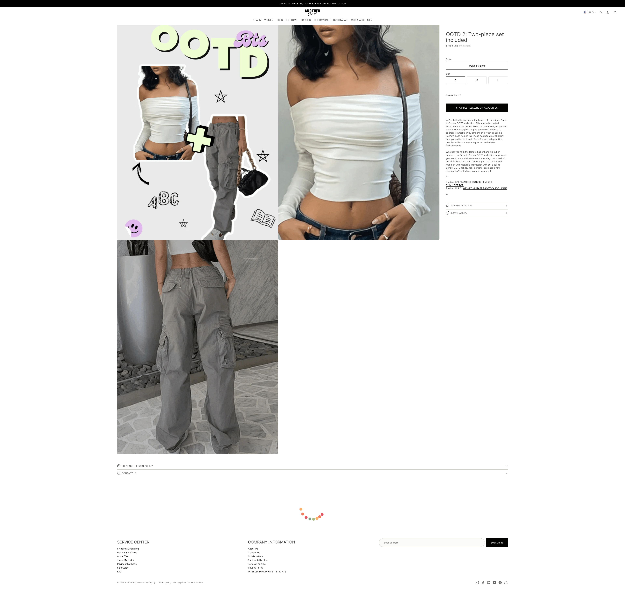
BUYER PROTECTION (461, 205)
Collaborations (255, 556)
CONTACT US (129, 473)
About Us (253, 548)
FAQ (119, 571)
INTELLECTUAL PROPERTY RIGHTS (267, 571)
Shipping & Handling (128, 548)
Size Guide (452, 95)
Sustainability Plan (257, 560)
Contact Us (254, 552)
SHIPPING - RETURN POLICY (137, 466)
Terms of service (257, 564)
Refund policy (165, 582)
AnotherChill (130, 582)
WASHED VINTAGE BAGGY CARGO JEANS (485, 188)
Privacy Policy (255, 567)
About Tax (122, 556)
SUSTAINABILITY (459, 213)
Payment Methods (127, 564)
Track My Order (125, 560)
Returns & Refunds (127, 552)
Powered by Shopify (146, 582)
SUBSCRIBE (497, 542)
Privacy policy (179, 582)
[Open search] (600, 12)
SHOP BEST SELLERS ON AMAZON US (477, 107)
